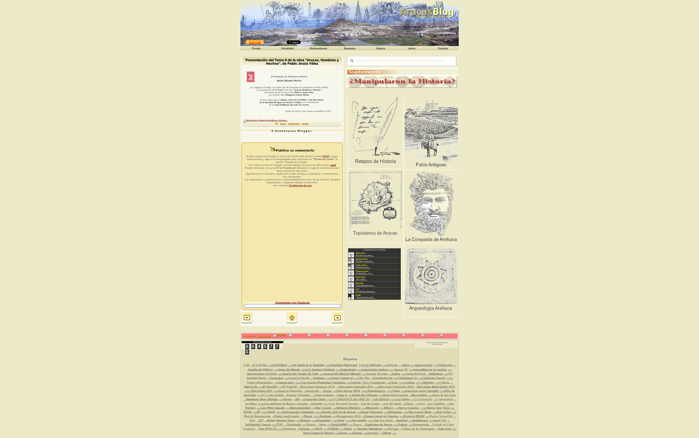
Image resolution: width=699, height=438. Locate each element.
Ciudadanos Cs (407, 378)
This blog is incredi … (365, 261)
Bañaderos (436, 374)
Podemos (325, 416)
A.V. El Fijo (259, 365)
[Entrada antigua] (337, 318)
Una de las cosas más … (366, 291)
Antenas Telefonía (323, 369)
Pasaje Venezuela (372, 412)
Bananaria (349, 48)
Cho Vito (364, 378)
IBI (297, 399)
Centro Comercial (341, 378)
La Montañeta (444, 399)
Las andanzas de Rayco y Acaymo (286, 403)
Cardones (319, 378)
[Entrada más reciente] (247, 318)
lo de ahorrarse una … (365, 285)
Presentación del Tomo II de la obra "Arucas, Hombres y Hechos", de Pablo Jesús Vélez (292, 61)
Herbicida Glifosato (365, 395)
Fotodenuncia (376, 391)
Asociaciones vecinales (262, 374)
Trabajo (403, 424)
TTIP (279, 424)
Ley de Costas (370, 403)
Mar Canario (323, 408)
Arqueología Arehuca (375, 369)
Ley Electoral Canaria (344, 403)
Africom (392, 365)
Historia (380, 48)
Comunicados (294, 124)
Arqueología (348, 369)
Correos (356, 382)
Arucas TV (401, 369)
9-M (246, 365)
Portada (256, 48)
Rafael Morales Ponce (281, 420)
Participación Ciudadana (298, 412)
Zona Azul (444, 429)
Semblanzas (420, 420)
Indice (411, 48)
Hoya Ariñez (419, 395)
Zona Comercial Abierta (318, 433)
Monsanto (372, 408)
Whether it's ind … (363, 267)
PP (258, 412)
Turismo (304, 429)
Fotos (396, 391)
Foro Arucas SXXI (348, 391)
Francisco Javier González (422, 391)
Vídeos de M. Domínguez (418, 429)
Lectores (317, 403)
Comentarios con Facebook (292, 302)
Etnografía (312, 391)
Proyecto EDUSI (414, 416)
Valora (348, 429)
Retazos (305, 420)
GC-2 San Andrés (272, 395)
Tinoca (357, 424)
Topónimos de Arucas (379, 424)
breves (343, 433)
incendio (373, 433)
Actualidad (287, 48)
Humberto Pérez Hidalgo (262, 399)
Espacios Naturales (290, 391)
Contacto (443, 48)
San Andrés (359, 420)
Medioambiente (318, 48)
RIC (261, 420)
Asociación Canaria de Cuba (300, 374)
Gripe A (342, 395)
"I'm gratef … (361, 279)
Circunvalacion (383, 378)
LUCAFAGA (381, 399)
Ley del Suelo (392, 403)
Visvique (393, 429)
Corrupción (377, 382)
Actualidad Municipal (343, 365)
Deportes (428, 382)
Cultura (305, 124)
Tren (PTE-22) (268, 429)
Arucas (283, 124)
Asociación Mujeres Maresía (342, 374)
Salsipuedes (323, 420)
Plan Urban (444, 412)
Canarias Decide (299, 378)
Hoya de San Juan (444, 395)
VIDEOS (333, 429)
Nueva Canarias (408, 408)
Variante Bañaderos (369, 429)
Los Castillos (436, 403)
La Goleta (403, 399)
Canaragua (276, 378)
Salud (340, 420)
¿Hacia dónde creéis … (365, 297)
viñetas (386, 433)
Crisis (394, 382)
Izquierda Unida (315, 399)
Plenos (308, 416)
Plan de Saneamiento (257, 416)
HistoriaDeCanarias (395, 395)
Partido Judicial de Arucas (339, 412)
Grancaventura (324, 395)
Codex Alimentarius (260, 382)
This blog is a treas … (365, 255)
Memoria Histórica (349, 408)
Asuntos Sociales (377, 374)
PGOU (248, 412)
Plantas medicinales (286, 416)
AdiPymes (375, 365)
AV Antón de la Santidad (308, 365)
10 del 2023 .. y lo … (365, 273)
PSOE (271, 412)
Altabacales (445, 365)
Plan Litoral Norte (420, 412)
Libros (409, 403)
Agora (406, 365)
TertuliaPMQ (339, 424)
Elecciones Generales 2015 (356, 386)
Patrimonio (395, 412)
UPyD (318, 429)
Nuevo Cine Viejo (437, 408)
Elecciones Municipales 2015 (436, 386)
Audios (395, 374)
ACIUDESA (279, 365)
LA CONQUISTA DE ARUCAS (350, 399)
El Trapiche (290, 386)
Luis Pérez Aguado (273, 408)
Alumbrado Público (260, 369)
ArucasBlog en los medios (430, 369)
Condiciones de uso (300, 185)
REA (253, 420)
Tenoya (311, 424)
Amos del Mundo (289, 369)
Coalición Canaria (433, 378)
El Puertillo (270, 386)
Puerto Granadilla (441, 416)
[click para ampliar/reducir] (292, 91)
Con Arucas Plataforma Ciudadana (323, 382)
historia (357, 433)
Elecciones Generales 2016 (396, 386)
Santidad (402, 420)
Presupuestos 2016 (349, 416)
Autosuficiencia (416, 374)
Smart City (440, 420)
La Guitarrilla (423, 399)
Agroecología (424, 365)
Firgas (327, 391)
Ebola (445, 382)
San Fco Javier (383, 420)
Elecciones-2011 (262, 391)
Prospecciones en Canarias (381, 416)
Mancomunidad (300, 408)
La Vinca (251, 403)
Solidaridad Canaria (258, 424)
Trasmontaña (421, 424)
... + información (263, 336)
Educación (251, 386)
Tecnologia (294, 424)
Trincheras (289, 429)
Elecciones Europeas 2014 (318, 386)
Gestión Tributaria (298, 395)
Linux (421, 403)
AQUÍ (326, 156)
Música (388, 408)
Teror (322, 424)
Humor (287, 399)
